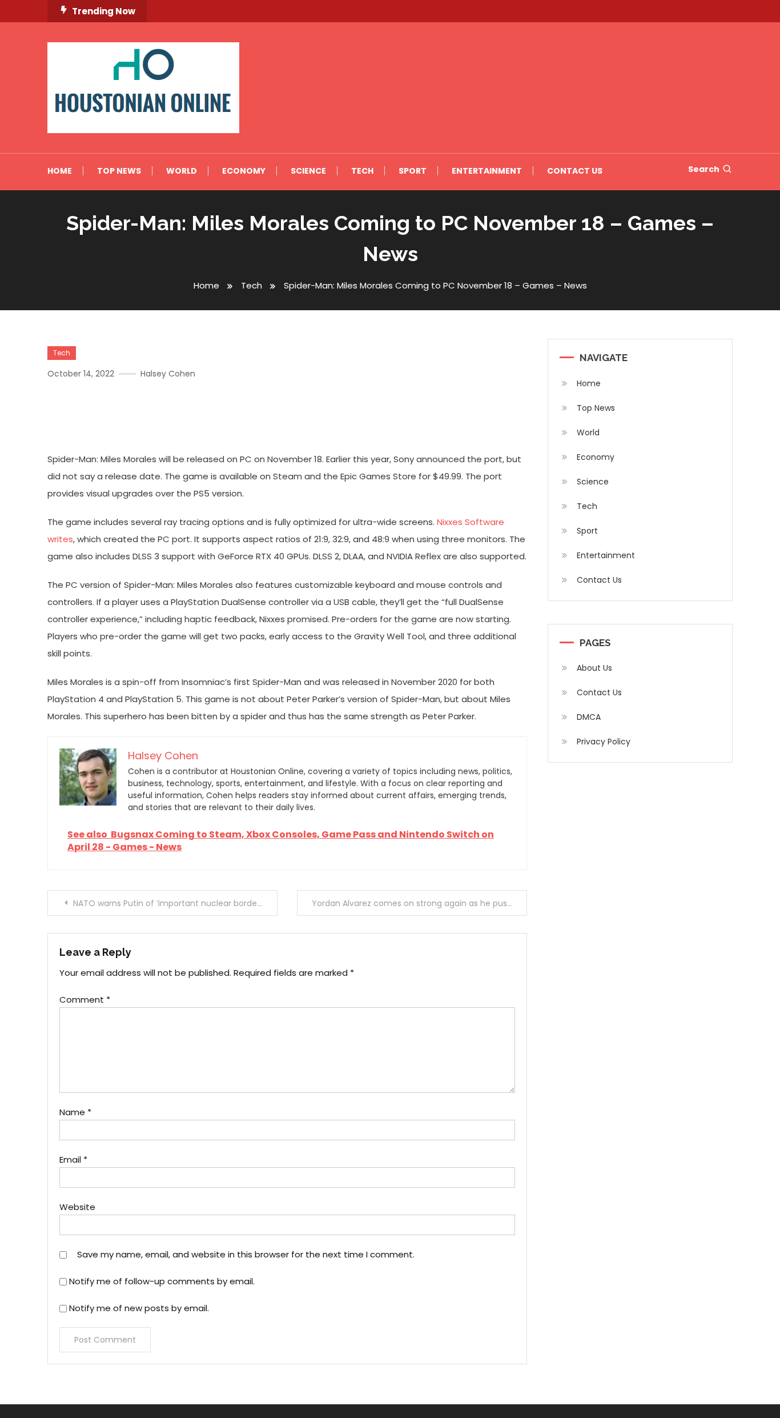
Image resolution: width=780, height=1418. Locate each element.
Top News (119, 171)
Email (73, 1159)
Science (308, 171)
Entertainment (487, 171)
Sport (413, 171)
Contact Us (574, 171)
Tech (362, 171)
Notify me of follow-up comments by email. (162, 1281)
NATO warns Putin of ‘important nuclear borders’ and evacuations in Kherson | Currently (175, 903)
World (181, 171)
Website (77, 1207)
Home (59, 171)
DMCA (589, 717)
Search (703, 169)
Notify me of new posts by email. (139, 1308)
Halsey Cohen (167, 373)
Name (75, 1112)
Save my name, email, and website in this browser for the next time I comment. (246, 1254)
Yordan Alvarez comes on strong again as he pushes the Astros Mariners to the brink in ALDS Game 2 (419, 903)
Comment (84, 1000)
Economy (244, 171)
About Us (594, 668)
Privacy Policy (603, 741)
